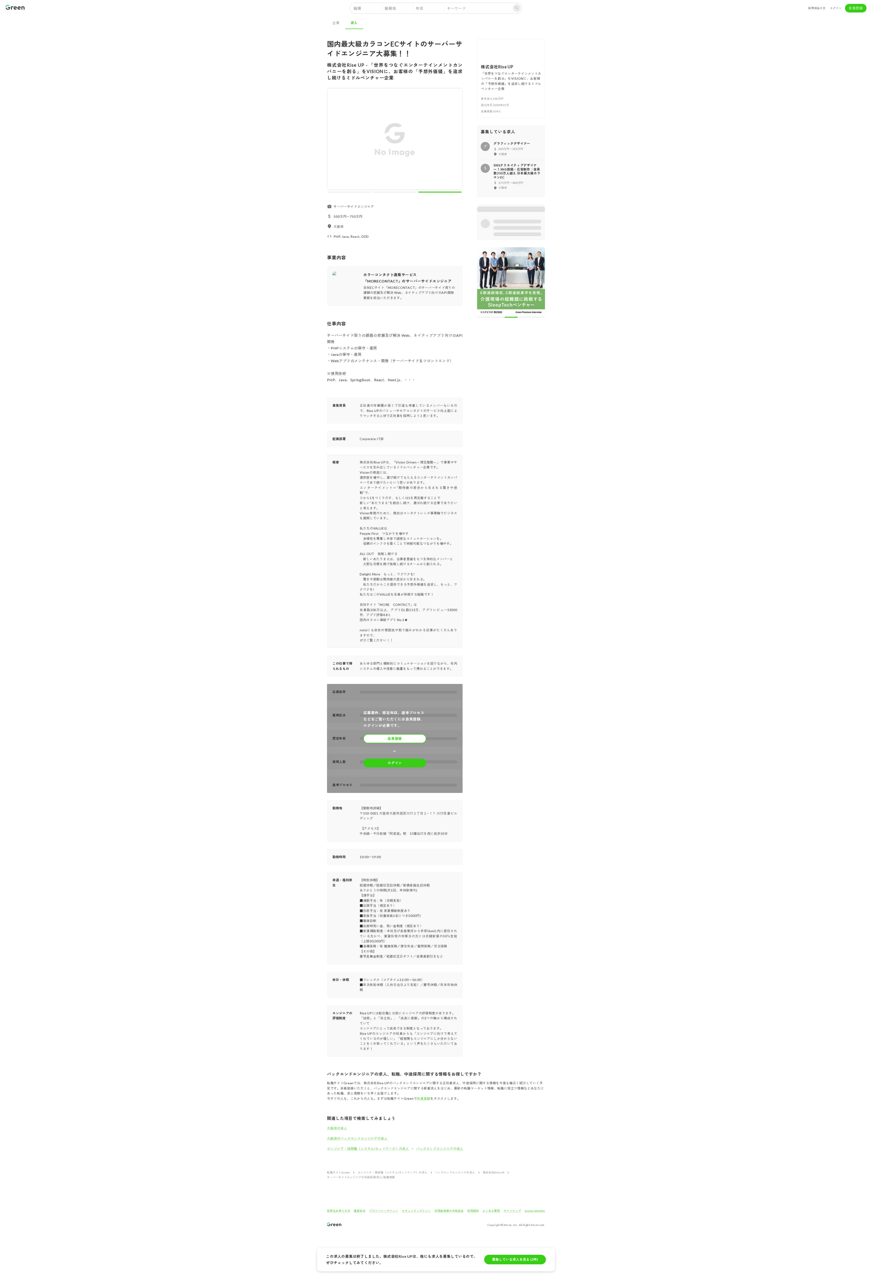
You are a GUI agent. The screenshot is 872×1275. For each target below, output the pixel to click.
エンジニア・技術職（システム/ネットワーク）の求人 (368, 1149)
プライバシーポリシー (383, 1211)
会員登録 (856, 8)
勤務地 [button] (390, 8)
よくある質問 (491, 1211)
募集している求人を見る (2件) (515, 1259)
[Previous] (333, 140)
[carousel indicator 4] (524, 250)
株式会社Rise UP (494, 1172)
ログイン (836, 8)
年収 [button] (420, 8)
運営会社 (359, 1211)
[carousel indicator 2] (394, 192)
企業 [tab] (336, 23)
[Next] (456, 140)
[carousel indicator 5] (538, 250)
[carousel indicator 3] (440, 192)
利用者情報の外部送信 (449, 1211)
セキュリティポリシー (416, 1211)
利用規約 (473, 1211)
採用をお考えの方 (338, 1211)
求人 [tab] (354, 23)
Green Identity (535, 1211)
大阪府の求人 (337, 1128)
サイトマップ (512, 1211)
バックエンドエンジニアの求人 (439, 1149)
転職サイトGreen (338, 1172)
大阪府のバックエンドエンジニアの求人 (357, 1138)
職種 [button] (357, 8)
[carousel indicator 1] (349, 192)
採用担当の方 (817, 8)
